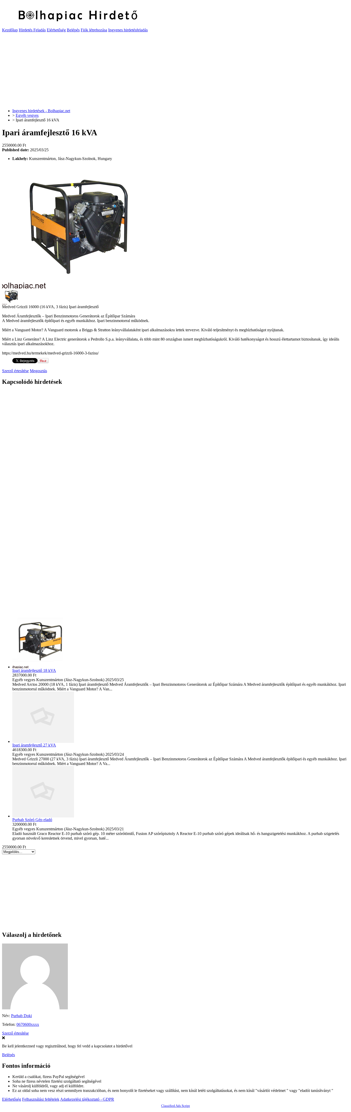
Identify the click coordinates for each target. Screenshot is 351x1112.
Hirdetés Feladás (32, 30)
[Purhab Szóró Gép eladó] (43, 816)
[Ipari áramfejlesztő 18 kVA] (43, 667)
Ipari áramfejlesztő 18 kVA (34, 670)
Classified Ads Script (175, 1106)
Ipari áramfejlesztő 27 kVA (34, 745)
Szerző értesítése (15, 371)
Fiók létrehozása (94, 30)
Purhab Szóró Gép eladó (32, 819)
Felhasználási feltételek (40, 1099)
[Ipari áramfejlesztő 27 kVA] (43, 741)
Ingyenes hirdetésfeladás (128, 30)
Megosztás (38, 371)
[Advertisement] (156, 68)
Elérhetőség (56, 30)
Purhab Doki (21, 1015)
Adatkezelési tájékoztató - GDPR (87, 1099)
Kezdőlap (10, 30)
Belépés (73, 30)
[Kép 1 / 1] (84, 287)
